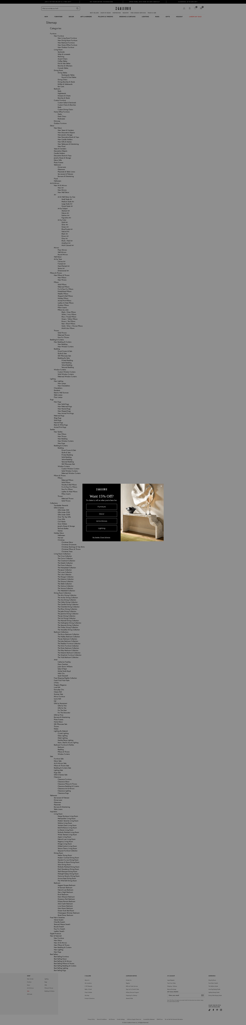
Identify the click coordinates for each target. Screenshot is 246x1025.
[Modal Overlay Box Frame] (123, 512)
